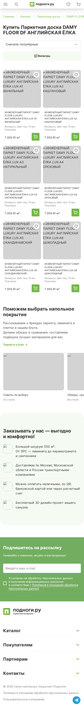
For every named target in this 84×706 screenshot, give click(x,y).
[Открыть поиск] (16, 4)
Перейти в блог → (15, 344)
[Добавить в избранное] (36, 74)
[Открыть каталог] (5, 4)
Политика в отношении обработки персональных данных (41, 693)
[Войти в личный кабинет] (68, 4)
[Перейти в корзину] (78, 4)
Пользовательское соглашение (23, 699)
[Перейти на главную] (42, 4)
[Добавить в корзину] (35, 137)
